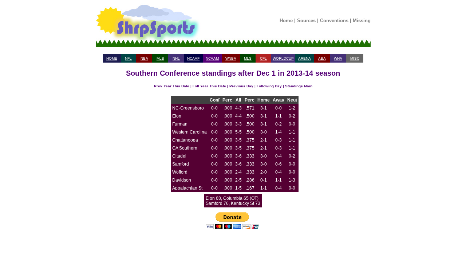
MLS (248, 58)
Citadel (179, 156)
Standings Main (298, 86)
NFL (128, 58)
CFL (263, 58)
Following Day (269, 86)
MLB (160, 58)
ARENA (304, 58)
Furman (179, 124)
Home (286, 20)
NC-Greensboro (188, 108)
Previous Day (241, 86)
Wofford (179, 172)
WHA (338, 58)
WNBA (230, 58)
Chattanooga (185, 140)
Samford (180, 164)
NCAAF (193, 58)
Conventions (334, 20)
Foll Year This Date (209, 86)
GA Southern (184, 148)
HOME (111, 58)
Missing (362, 20)
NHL (176, 58)
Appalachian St (187, 188)
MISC (354, 58)
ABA (322, 58)
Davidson (181, 180)
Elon (176, 116)
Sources (306, 20)
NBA (144, 58)
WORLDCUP (283, 58)
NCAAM (212, 58)
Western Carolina (189, 132)
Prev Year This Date (171, 86)
